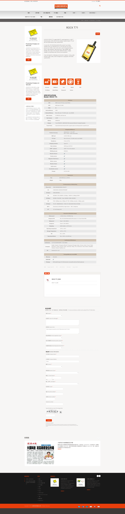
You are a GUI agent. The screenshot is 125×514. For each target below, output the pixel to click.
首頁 (29, 12)
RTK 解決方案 (92, 20)
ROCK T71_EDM (56, 279)
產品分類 (86, 20)
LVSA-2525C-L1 (90, 479)
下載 (41, 16)
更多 (28, 59)
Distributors (59, 16)
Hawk (83, 12)
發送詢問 (97, 33)
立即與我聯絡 (36, 119)
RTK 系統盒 (98, 20)
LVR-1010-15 (64, 479)
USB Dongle (92, 12)
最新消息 (51, 16)
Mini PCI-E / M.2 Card (30, 16)
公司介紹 (37, 12)
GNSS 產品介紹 (46, 12)
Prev (98, 438)
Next (100, 438)
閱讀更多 (59, 449)
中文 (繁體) (98, 1)
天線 (65, 12)
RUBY (74, 12)
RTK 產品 (56, 12)
